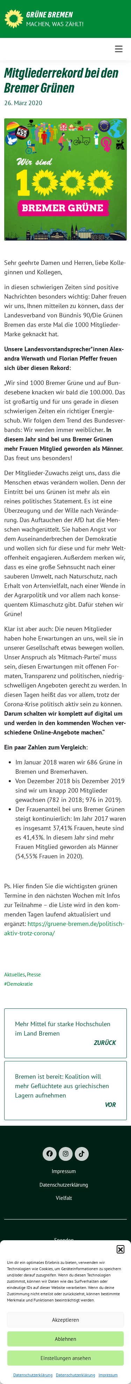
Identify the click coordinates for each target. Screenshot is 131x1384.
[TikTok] (82, 1154)
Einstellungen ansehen (66, 1358)
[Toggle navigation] (119, 49)
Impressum (108, 1374)
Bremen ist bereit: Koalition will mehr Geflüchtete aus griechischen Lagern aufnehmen (65, 1090)
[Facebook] (50, 1154)
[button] (120, 1248)
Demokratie (20, 984)
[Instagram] (66, 1154)
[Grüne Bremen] (13, 18)
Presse (34, 974)
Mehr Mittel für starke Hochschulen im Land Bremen (65, 1033)
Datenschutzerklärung (32, 1374)
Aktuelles (14, 974)
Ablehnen (65, 1339)
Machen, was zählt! (55, 24)
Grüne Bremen (49, 14)
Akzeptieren (65, 1319)
